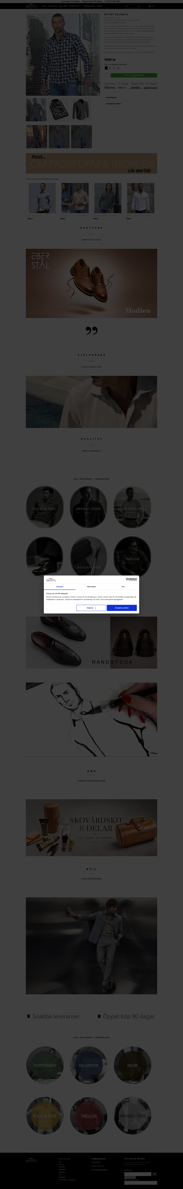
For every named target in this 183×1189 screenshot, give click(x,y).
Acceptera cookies (122, 608)
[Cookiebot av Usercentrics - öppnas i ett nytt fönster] (127, 579)
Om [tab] (123, 586)
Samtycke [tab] (59, 586)
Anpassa (90, 608)
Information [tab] (91, 586)
